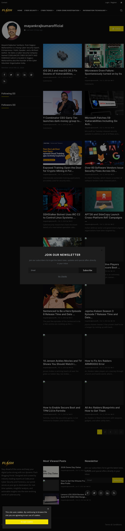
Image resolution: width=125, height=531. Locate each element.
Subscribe (87, 270)
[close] (48, 509)
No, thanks (62, 276)
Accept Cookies (27, 522)
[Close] (101, 250)
